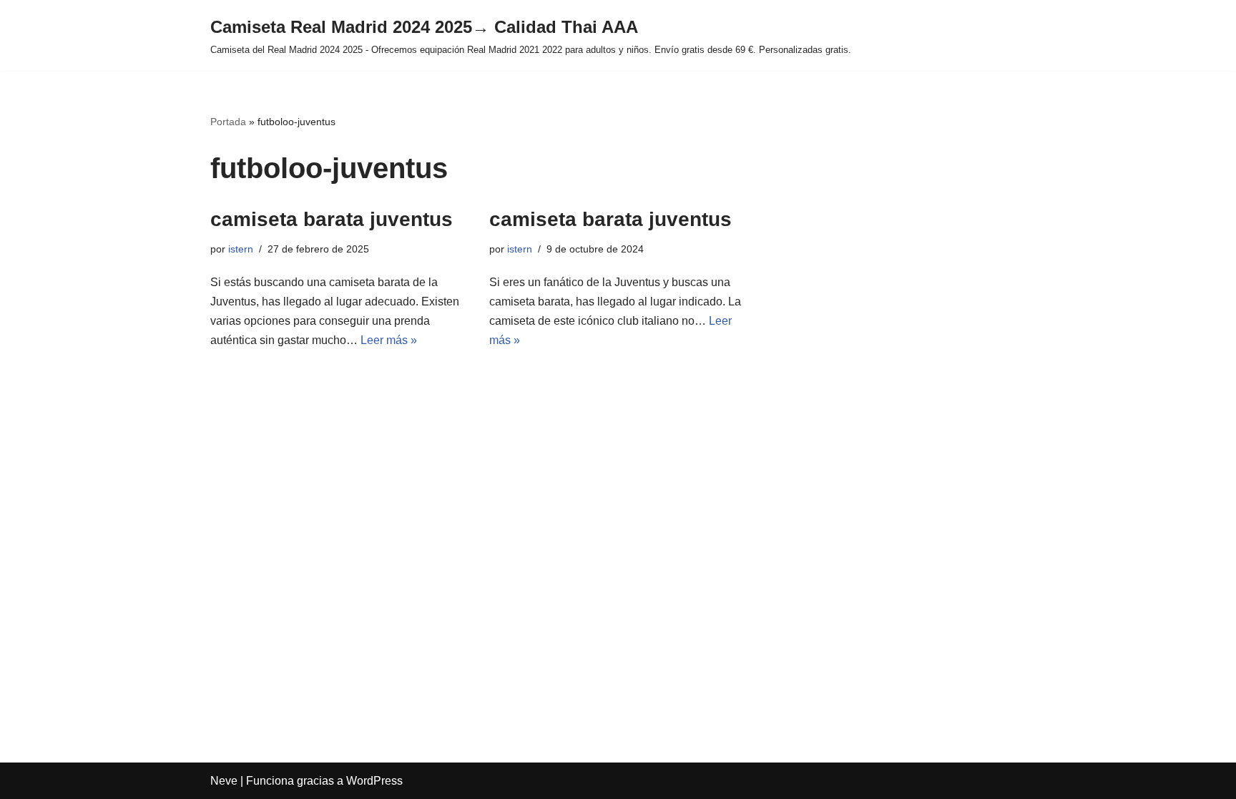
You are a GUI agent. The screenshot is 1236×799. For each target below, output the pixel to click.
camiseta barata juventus (331, 219)
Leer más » (388, 340)
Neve (223, 781)
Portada (228, 121)
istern (240, 249)
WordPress (374, 781)
